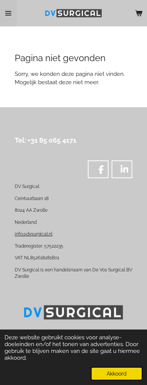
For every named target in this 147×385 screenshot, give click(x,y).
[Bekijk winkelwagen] (138, 13)
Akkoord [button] (117, 374)
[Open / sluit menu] (8, 13)
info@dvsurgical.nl (33, 234)
